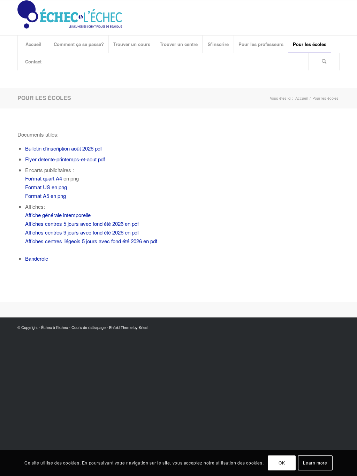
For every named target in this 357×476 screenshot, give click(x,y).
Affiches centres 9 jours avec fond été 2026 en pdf (82, 232)
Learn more (315, 463)
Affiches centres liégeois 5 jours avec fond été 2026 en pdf (91, 241)
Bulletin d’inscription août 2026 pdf (63, 148)
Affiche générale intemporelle (58, 214)
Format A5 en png (45, 195)
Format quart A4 (43, 178)
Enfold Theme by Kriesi (128, 327)
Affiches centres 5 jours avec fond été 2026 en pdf (82, 223)
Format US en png (46, 187)
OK (282, 463)
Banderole (36, 258)
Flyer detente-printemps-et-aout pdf (65, 159)
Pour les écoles (44, 98)
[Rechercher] (324, 61)
